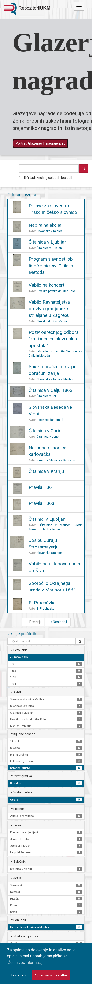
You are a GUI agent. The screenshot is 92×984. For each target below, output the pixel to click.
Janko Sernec (51, 529)
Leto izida (20, 650)
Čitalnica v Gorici (45, 431)
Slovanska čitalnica (50, 231)
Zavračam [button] (18, 975)
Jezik (17, 878)
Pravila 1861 (41, 487)
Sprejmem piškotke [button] (51, 975)
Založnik (19, 861)
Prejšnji (33, 622)
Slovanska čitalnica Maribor (55, 379)
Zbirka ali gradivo (25, 936)
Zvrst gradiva (22, 776)
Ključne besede (24, 734)
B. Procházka (42, 602)
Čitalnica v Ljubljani (48, 242)
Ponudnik (19, 920)
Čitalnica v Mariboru (56, 525)
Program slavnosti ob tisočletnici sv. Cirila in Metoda (51, 265)
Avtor (17, 692)
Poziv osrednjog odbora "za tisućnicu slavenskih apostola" (54, 338)
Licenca (19, 809)
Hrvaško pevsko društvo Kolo (56, 291)
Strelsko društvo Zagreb (52, 321)
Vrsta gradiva (22, 792)
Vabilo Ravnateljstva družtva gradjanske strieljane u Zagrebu (49, 308)
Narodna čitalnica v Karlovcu (56, 460)
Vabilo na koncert (46, 285)
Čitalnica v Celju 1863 (51, 390)
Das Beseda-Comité (50, 420)
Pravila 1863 (41, 503)
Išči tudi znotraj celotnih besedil (48, 178)
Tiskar (17, 825)
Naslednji (58, 622)
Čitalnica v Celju (47, 396)
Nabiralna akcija (45, 225)
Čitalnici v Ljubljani (47, 519)
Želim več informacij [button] (25, 962)
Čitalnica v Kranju (46, 471)
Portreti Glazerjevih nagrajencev (40, 143)
